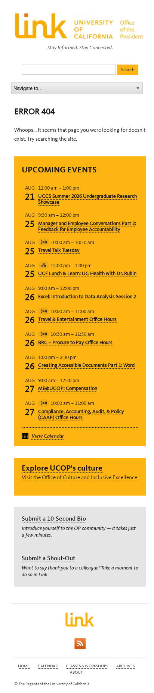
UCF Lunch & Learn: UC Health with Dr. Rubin (87, 273)
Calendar (48, 666)
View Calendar (47, 436)
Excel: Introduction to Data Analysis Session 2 (87, 296)
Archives (125, 666)
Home (24, 666)
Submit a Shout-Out (48, 558)
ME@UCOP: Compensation (67, 388)
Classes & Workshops (87, 666)
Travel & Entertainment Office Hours (77, 319)
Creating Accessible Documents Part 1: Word (86, 365)
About (76, 672)
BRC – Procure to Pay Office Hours (75, 342)
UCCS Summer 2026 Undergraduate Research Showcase (87, 199)
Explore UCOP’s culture (62, 467)
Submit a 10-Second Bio (54, 518)
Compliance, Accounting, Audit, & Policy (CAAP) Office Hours (81, 414)
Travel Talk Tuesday (59, 250)
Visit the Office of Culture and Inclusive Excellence (79, 477)
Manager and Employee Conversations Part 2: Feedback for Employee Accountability (87, 226)
